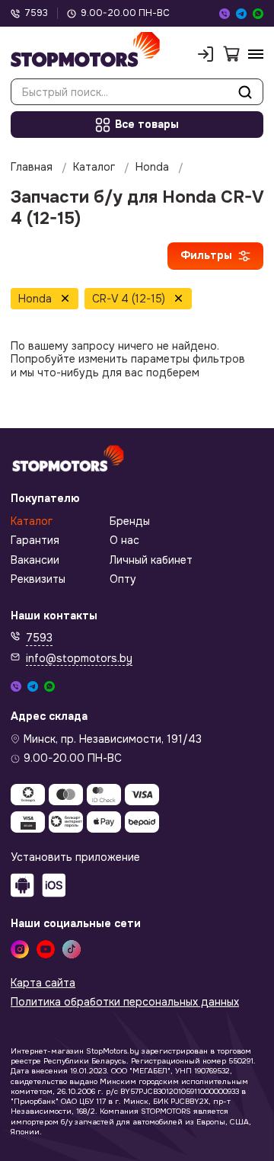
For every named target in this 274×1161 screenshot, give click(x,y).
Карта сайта (43, 983)
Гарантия (35, 540)
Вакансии (35, 560)
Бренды (130, 521)
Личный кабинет (151, 560)
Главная (32, 167)
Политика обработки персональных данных (125, 1002)
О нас (124, 540)
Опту (123, 579)
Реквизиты (38, 579)
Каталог (94, 167)
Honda (152, 167)
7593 (36, 13)
